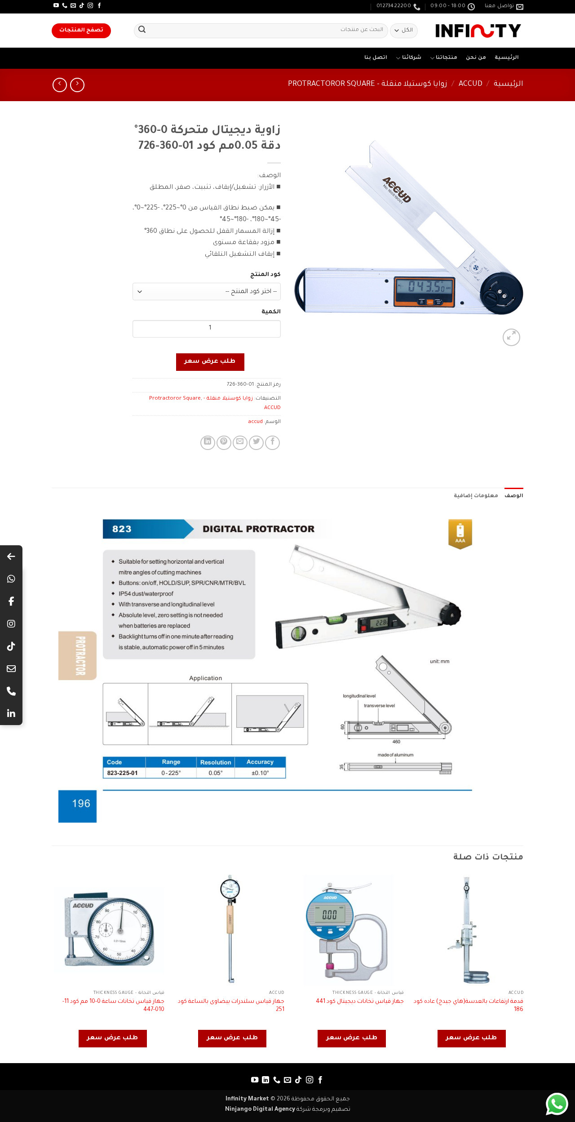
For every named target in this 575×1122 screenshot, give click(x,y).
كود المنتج (265, 275)
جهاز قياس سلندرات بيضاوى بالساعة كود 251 (231, 1006)
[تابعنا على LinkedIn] (265, 1080)
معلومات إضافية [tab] (476, 496)
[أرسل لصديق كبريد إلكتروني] (240, 443)
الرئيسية (507, 58)
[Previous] (523, 968)
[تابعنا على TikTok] (81, 6)
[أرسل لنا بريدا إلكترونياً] (73, 6)
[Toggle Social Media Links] (11, 556)
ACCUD (470, 84)
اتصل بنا (375, 58)
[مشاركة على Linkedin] (207, 443)
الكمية (271, 312)
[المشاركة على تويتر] (256, 443)
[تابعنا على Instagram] (90, 6)
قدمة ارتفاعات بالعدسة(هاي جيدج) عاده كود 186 (468, 1006)
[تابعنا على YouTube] (56, 6)
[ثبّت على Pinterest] (224, 443)
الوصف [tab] (513, 496)
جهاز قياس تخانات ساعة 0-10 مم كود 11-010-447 (113, 1006)
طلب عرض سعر (210, 361)
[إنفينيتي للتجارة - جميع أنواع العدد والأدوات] (478, 30)
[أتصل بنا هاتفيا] (64, 6)
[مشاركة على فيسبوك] (272, 443)
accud (255, 422)
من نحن (476, 58)
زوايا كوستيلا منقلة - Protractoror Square (367, 84)
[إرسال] (142, 31)
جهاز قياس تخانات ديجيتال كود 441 (360, 1002)
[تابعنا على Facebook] (99, 6)
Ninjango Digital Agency (260, 1110)
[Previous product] (59, 85)
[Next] (54, 968)
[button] (511, 337)
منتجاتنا (446, 58)
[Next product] (77, 85)
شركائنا (411, 58)
